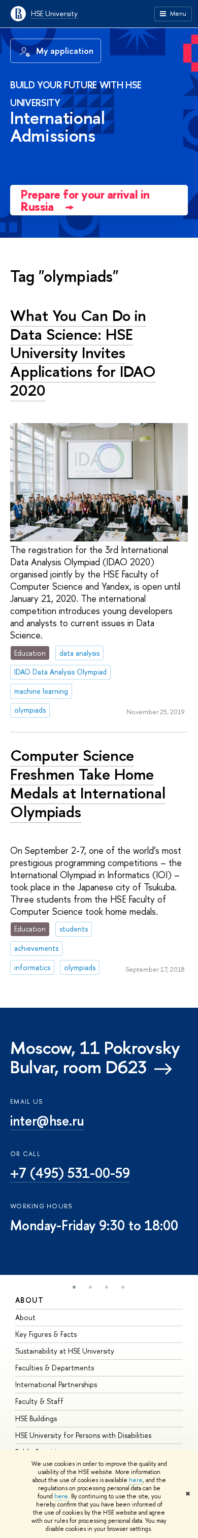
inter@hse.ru (47, 1120)
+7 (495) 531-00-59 (70, 1173)
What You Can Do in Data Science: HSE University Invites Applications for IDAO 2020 (83, 353)
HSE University (54, 13)
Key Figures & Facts (46, 1334)
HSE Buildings (36, 1418)
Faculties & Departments (54, 1367)
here (136, 1480)
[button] (74, 1287)
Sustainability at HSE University (64, 1351)
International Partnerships (56, 1384)
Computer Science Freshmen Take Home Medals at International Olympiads (88, 783)
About (29, 1300)
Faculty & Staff (39, 1401)
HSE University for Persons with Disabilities (83, 1435)
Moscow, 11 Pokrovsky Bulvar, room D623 (95, 1057)
